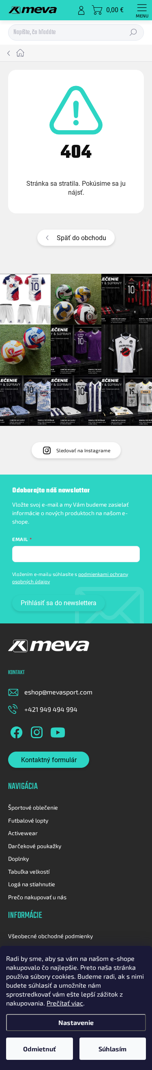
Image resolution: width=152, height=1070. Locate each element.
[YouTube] (58, 731)
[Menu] (142, 10)
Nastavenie (76, 1022)
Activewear (23, 832)
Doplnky (18, 858)
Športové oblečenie (33, 807)
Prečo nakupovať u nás (37, 897)
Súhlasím (112, 1049)
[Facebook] (15, 731)
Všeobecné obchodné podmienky (50, 935)
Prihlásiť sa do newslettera (58, 603)
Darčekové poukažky (34, 845)
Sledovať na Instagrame (83, 450)
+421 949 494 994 (50, 709)
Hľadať (133, 32)
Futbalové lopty (28, 820)
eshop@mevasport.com (58, 692)
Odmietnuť (39, 1049)
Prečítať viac (65, 1003)
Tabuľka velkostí (28, 871)
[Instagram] (35, 731)
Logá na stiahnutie (31, 884)
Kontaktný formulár (49, 760)
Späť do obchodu (81, 238)
